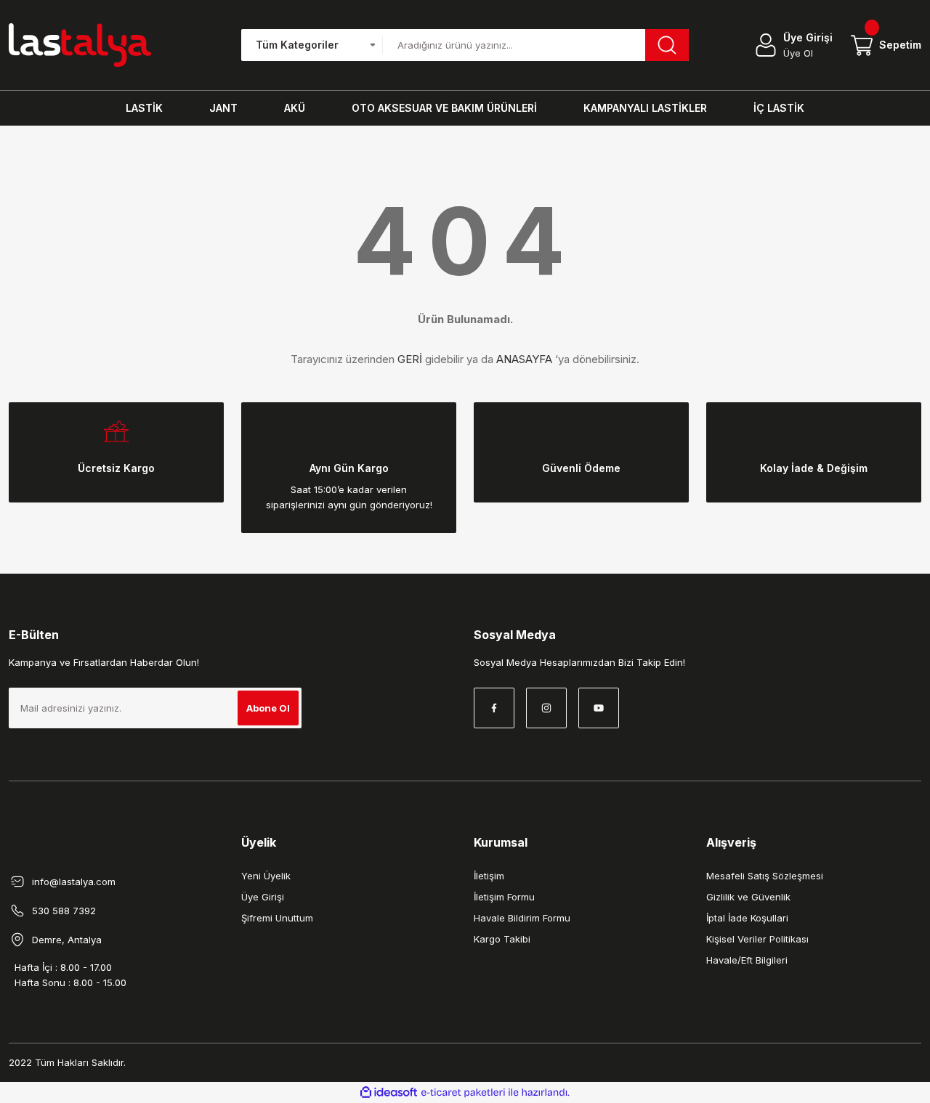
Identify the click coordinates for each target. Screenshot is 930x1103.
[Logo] (80, 45)
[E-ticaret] (463, 1092)
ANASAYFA (524, 359)
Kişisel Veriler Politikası (757, 939)
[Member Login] (765, 45)
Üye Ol (798, 53)
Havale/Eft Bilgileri (747, 960)
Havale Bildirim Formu (522, 918)
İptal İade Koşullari (747, 918)
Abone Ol (268, 708)
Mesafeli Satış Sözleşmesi (764, 876)
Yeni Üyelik (266, 876)
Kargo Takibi (502, 939)
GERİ (409, 359)
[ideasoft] (389, 1092)
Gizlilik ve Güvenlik (748, 897)
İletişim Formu (504, 897)
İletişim (489, 876)
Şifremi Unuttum (277, 918)
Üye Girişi (262, 897)
